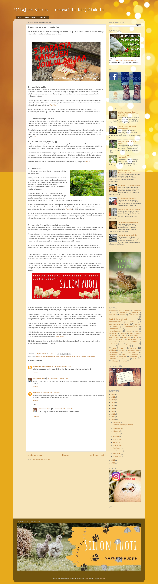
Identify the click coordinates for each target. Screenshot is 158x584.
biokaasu (39, 356)
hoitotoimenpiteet (49, 356)
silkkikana (112, 350)
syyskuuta (116, 434)
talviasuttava (113, 352)
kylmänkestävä (114, 337)
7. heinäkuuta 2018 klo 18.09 (63, 409)
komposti (114, 335)
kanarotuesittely (115, 331)
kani (136, 331)
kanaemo (138, 324)
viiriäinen (112, 359)
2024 (113, 400)
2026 (113, 394)
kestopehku (76, 356)
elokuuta (116, 437)
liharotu (135, 337)
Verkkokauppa (30, 17)
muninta (133, 342)
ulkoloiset (112, 356)
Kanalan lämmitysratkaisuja (127, 235)
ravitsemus (137, 346)
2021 (113, 408)
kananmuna (113, 329)
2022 (113, 405)
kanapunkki (132, 329)
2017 (113, 419)
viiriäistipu (114, 361)
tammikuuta (117, 456)
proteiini (135, 344)
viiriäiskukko (137, 359)
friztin (86, 578)
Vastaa (35, 372)
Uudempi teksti (35, 455)
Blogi (19, 17)
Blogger (102, 578)
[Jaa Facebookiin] (68, 354)
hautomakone (133, 315)
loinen (110, 339)
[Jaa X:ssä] (65, 354)
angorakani (112, 310)
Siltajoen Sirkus (39, 378)
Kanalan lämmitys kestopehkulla (129, 209)
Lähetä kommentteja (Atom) (41, 459)
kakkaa (132, 321)
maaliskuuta (117, 451)
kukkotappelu (134, 335)
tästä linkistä (60, 337)
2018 (113, 417)
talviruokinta (91, 356)
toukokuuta (117, 445)
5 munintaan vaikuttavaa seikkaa (129, 185)
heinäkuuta (117, 439)
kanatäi (129, 331)
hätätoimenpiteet (114, 321)
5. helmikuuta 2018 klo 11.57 (61, 366)
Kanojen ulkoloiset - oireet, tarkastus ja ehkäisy (127, 171)
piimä (128, 344)
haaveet (135, 313)
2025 (113, 397)
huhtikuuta (117, 448)
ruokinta (83, 356)
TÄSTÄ (53, 105)
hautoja (122, 315)
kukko (123, 335)
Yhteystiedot (43, 17)
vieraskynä (133, 356)
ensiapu (114, 312)
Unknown (36, 393)
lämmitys (119, 339)
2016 (113, 460)
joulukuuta (117, 422)
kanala (115, 327)
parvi (121, 344)
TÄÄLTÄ (36, 137)
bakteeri (127, 310)
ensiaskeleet (124, 313)
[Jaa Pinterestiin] (70, 354)
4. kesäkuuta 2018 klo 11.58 (50, 393)
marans (123, 342)
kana (57, 356)
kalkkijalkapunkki (114, 324)
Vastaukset (39, 405)
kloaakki (138, 333)
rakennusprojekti (124, 346)
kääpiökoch (126, 337)
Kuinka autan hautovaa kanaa (128, 222)
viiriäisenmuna (125, 359)
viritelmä (124, 361)
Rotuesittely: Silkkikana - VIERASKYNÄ (126, 156)
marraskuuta (117, 428)
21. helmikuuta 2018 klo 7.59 (58, 378)
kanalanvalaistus (65, 356)
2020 (113, 411)
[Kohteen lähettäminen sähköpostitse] (61, 354)
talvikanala (131, 352)
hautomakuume (114, 317)
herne (133, 317)
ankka (120, 310)
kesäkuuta (117, 442)
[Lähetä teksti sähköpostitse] (57, 353)
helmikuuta (117, 454)
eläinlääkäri (137, 310)
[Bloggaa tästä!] (63, 354)
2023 (113, 402)
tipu (123, 354)
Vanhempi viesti (97, 455)
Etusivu (65, 455)
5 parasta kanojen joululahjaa (123, 424)
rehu (114, 348)
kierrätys (123, 333)
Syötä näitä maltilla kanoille (127, 198)
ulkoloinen (135, 354)
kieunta (130, 333)
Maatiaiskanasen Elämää (42, 366)
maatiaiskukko (113, 342)
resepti (123, 348)
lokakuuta (116, 431)
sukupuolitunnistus (133, 350)
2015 (113, 463)
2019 (113, 414)
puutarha (112, 346)
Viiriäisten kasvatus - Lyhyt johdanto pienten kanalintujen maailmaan (128, 113)
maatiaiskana (132, 339)
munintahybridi (113, 344)
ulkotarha (122, 356)
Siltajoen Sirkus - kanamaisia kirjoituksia (58, 10)
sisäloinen (122, 350)
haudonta (112, 315)
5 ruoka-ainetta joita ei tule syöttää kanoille (127, 127)
